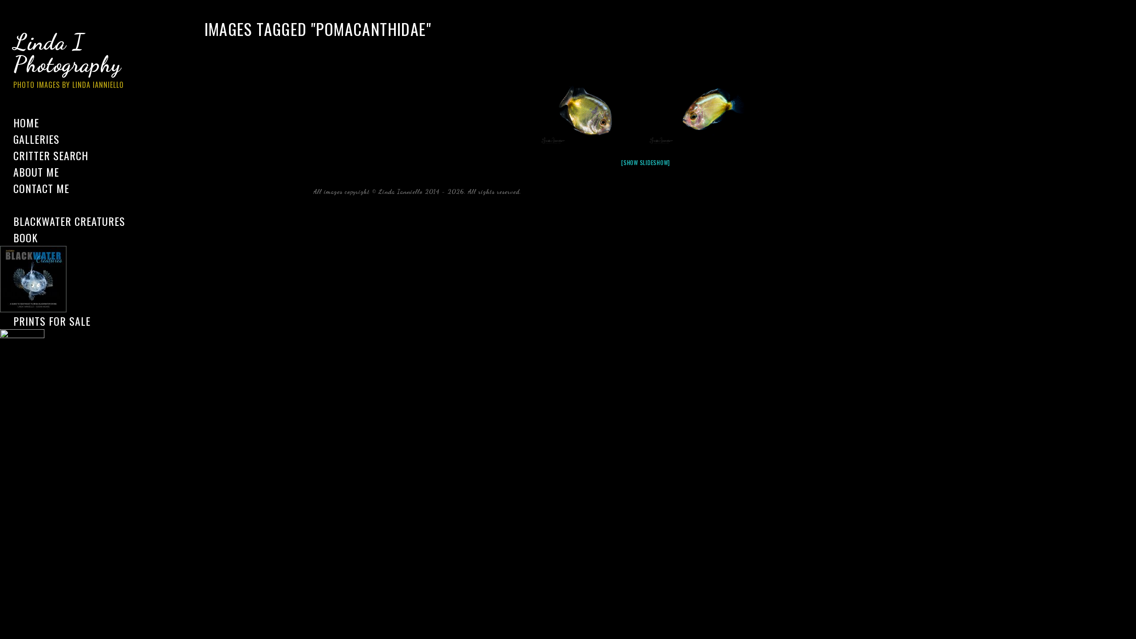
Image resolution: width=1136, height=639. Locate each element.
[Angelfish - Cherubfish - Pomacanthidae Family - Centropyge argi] (591, 111)
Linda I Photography (68, 59)
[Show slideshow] (645, 162)
